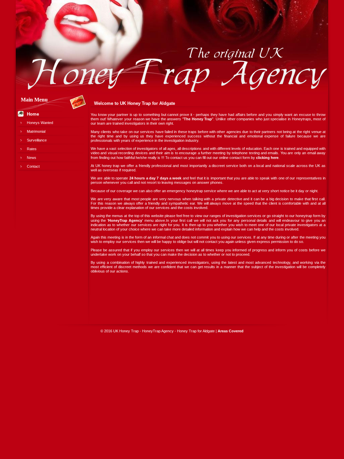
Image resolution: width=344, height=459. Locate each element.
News (31, 158)
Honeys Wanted (40, 123)
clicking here (267, 158)
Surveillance (37, 140)
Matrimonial (36, 131)
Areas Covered (231, 331)
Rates (32, 149)
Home (33, 114)
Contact (33, 166)
